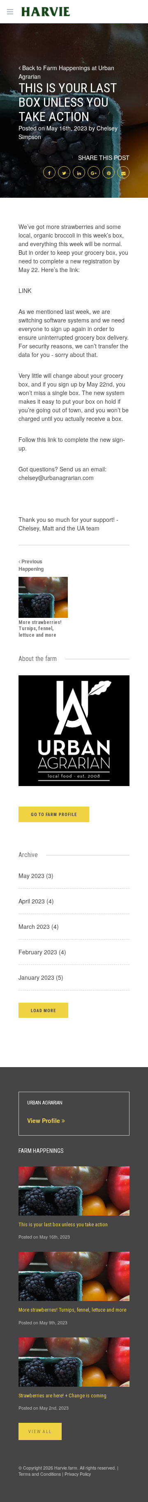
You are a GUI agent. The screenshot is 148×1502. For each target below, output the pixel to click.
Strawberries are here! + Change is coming (62, 1396)
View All (40, 1431)
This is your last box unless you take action (63, 1225)
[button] (43, 1010)
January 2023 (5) (40, 977)
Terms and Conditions (39, 1474)
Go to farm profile (54, 814)
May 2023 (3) (35, 875)
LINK (24, 290)
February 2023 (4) (42, 952)
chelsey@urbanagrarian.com (56, 477)
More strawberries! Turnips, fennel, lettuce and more (72, 1310)
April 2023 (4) (36, 901)
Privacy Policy (78, 1474)
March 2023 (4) (38, 926)
